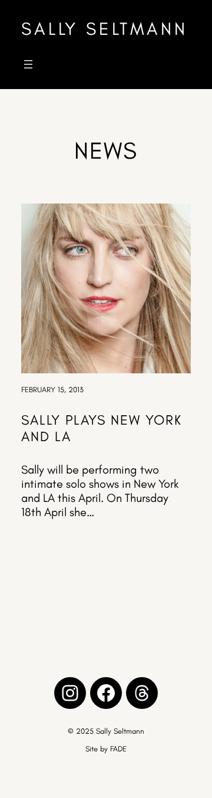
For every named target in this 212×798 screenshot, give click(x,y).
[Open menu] (28, 64)
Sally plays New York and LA (101, 428)
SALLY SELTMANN (104, 29)
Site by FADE (106, 748)
